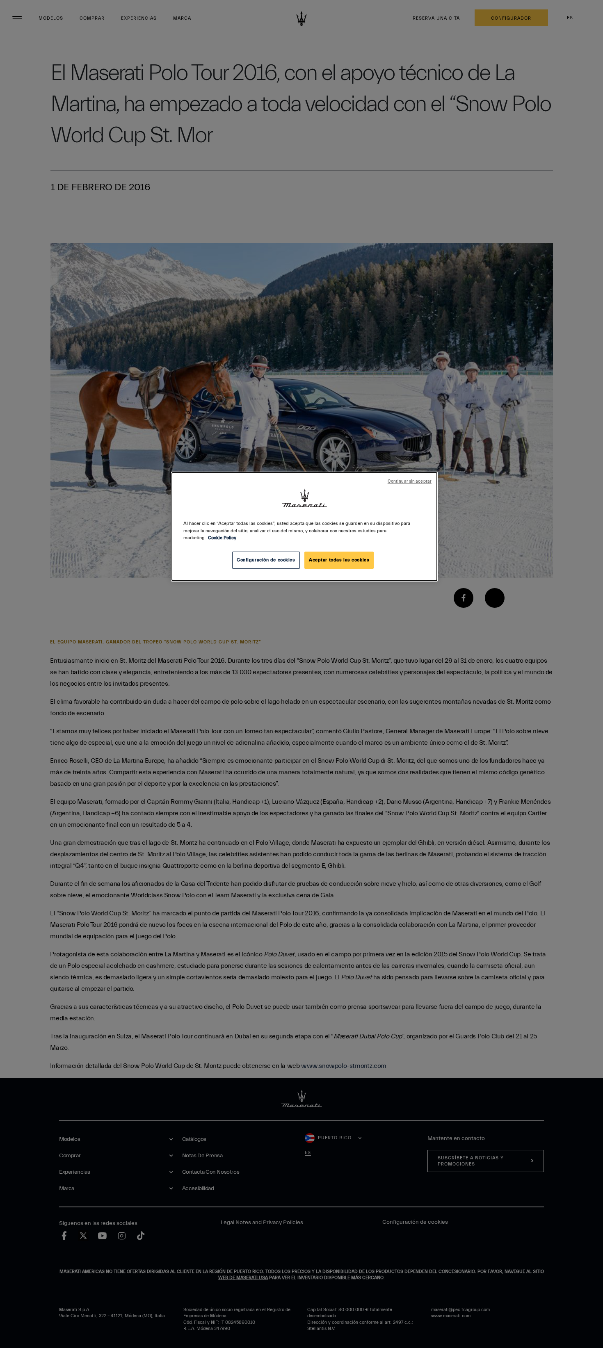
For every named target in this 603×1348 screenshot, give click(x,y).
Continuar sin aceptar (410, 481)
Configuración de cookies (266, 560)
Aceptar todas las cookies (339, 560)
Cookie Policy (222, 538)
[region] (304, 526)
